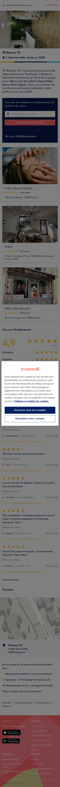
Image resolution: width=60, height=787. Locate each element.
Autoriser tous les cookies (30, 410)
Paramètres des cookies (30, 418)
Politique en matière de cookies (31, 401)
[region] (29, 393)
